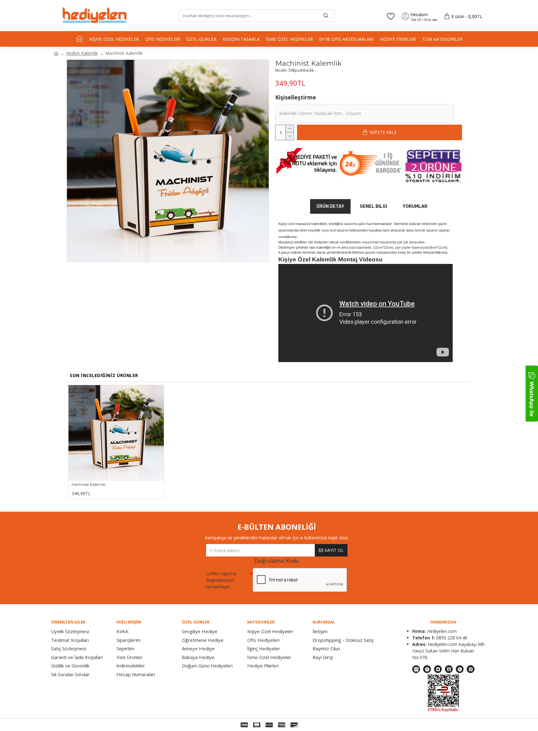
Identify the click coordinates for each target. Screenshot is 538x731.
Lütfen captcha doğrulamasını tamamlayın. (221, 580)
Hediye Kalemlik (82, 53)
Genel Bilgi (373, 206)
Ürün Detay (330, 206)
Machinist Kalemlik (89, 484)
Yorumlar (415, 206)
